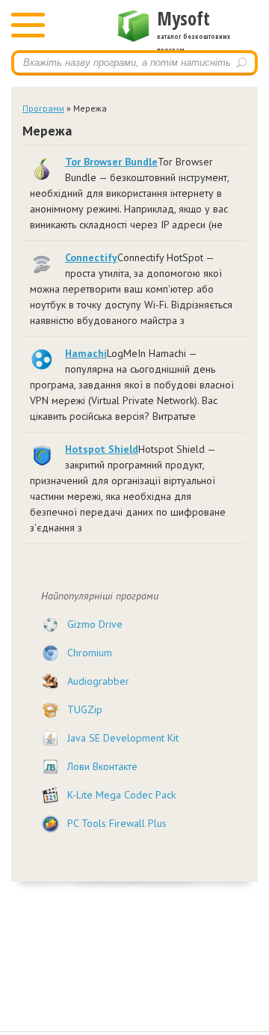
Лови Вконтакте (102, 766)
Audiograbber (98, 681)
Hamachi (86, 353)
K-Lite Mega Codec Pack (121, 795)
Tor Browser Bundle (111, 161)
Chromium (89, 652)
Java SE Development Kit (123, 738)
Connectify (91, 257)
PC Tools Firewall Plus (117, 823)
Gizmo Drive (95, 624)
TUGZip (84, 709)
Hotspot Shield (101, 449)
